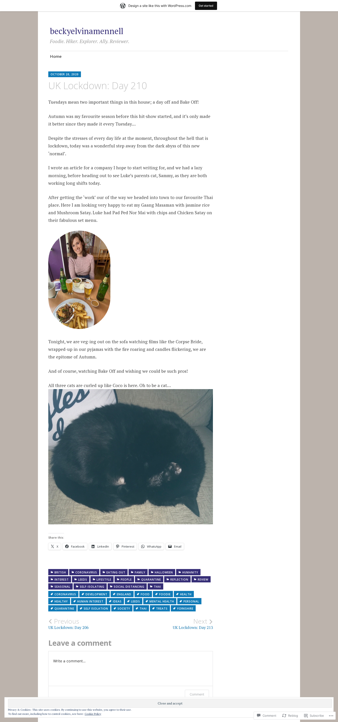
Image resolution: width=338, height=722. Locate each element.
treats (162, 608)
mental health (161, 601)
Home (56, 56)
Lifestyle (104, 579)
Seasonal (62, 587)
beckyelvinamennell (86, 31)
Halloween (164, 572)
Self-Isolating (92, 587)
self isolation (96, 608)
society (123, 608)
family (140, 572)
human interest (90, 601)
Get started (206, 5)
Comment (197, 694)
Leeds (82, 579)
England (124, 594)
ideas (117, 601)
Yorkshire (185, 608)
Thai (157, 587)
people (126, 579)
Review (203, 579)
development (96, 594)
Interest (61, 579)
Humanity (190, 572)
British (60, 572)
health (186, 594)
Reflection (179, 579)
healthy (61, 601)
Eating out (115, 572)
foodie (165, 594)
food (145, 594)
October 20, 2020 (65, 74)
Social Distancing (129, 587)
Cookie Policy (93, 714)
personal (191, 601)
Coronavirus (86, 572)
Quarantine (151, 579)
